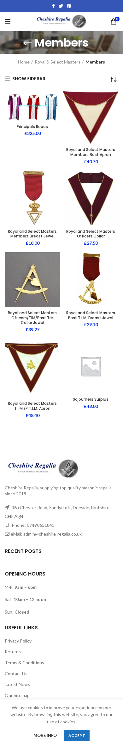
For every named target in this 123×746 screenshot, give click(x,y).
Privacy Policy (18, 640)
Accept (76, 735)
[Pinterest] (69, 6)
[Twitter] (61, 6)
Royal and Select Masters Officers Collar (90, 234)
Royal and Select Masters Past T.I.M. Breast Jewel (90, 315)
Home (24, 61)
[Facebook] (53, 6)
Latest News (17, 684)
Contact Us (16, 673)
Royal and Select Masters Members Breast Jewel (32, 234)
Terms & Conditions (24, 662)
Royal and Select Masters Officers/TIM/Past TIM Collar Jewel (32, 317)
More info (45, 735)
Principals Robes (32, 126)
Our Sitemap (17, 695)
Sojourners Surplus (90, 399)
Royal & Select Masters (57, 61)
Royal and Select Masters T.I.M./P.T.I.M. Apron (32, 406)
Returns (13, 651)
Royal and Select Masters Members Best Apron (90, 152)
